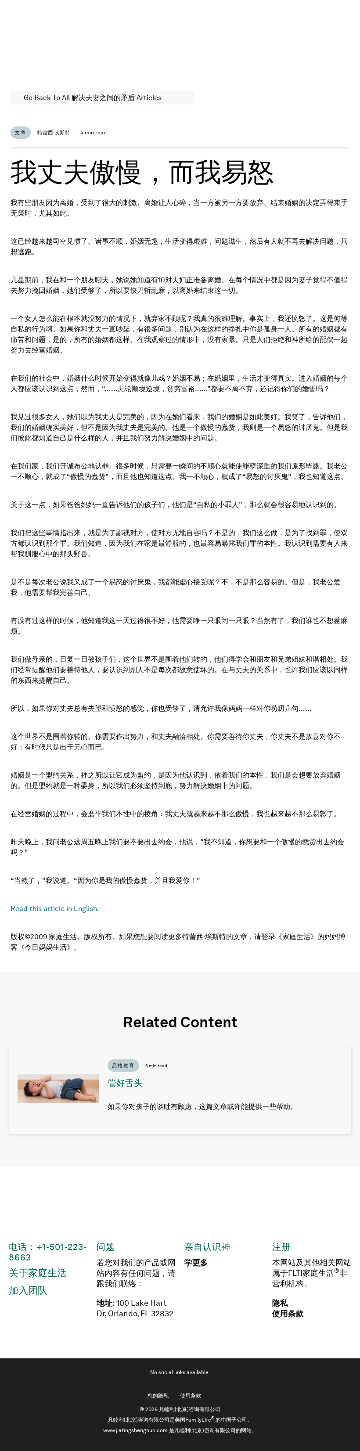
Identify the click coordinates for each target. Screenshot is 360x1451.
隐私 (280, 1303)
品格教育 (123, 1065)
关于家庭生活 (38, 1273)
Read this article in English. (55, 908)
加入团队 (28, 1290)
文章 (20, 133)
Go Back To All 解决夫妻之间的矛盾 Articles (93, 98)
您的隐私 (158, 1396)
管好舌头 (125, 1083)
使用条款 (288, 1313)
